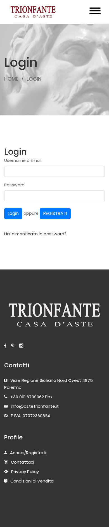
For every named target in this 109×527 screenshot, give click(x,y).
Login (13, 213)
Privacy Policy (25, 471)
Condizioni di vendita (32, 481)
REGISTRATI (55, 213)
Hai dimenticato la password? (35, 234)
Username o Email (22, 160)
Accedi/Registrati (28, 453)
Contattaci (22, 462)
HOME (11, 78)
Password (14, 185)
